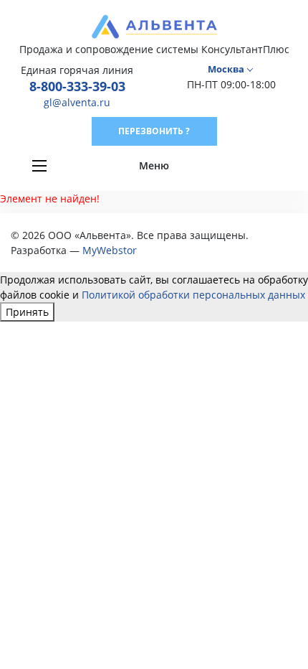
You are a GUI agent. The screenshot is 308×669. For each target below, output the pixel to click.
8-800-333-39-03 (77, 86)
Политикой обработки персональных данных (193, 294)
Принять (27, 312)
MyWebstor (109, 250)
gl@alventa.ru (77, 102)
